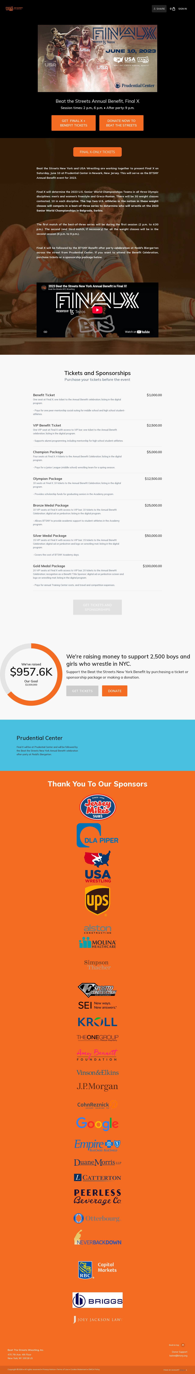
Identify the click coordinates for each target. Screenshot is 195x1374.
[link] (14, 9)
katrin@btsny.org (178, 1355)
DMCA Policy (94, 1369)
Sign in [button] (182, 8)
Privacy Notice (49, 1369)
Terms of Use (63, 1369)
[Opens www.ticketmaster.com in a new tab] (97, 154)
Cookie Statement (79, 1369)
